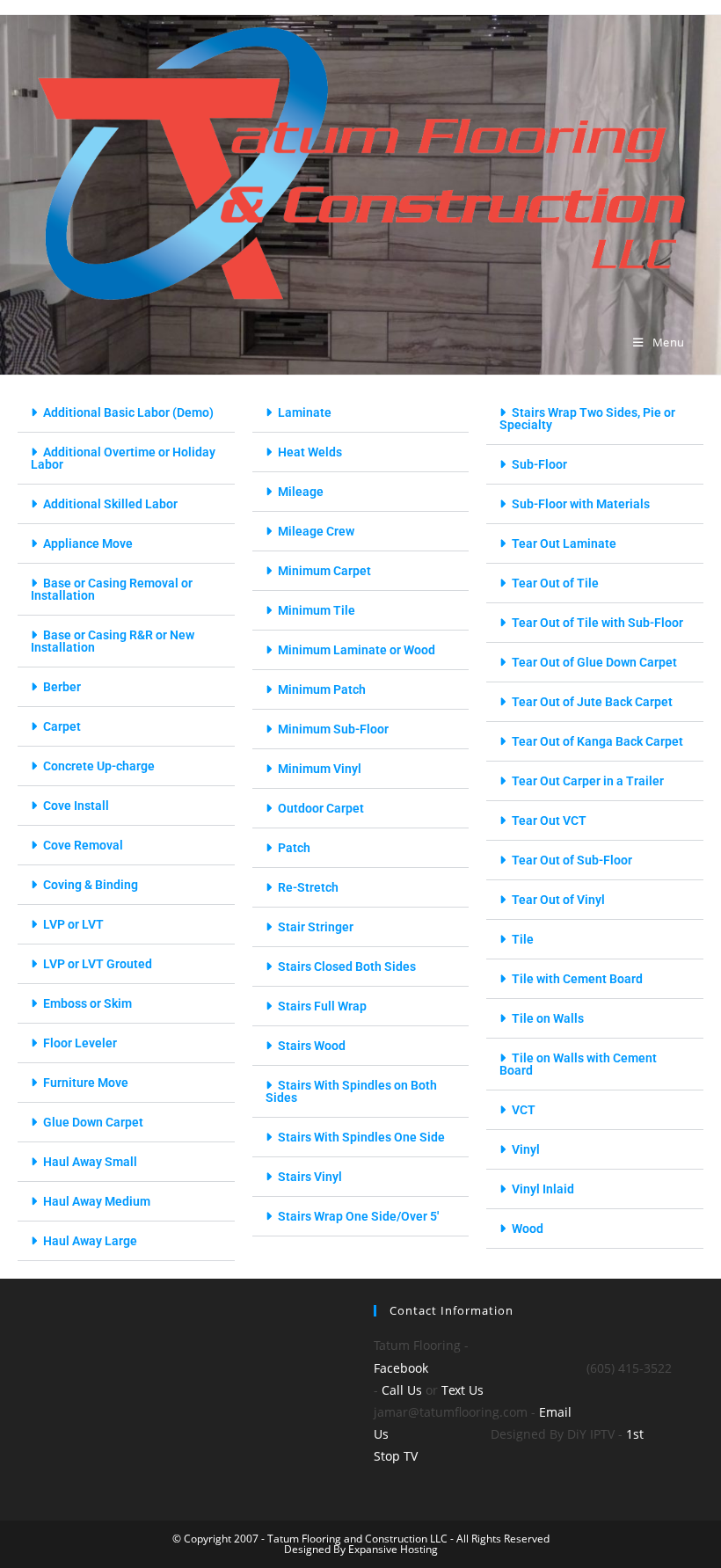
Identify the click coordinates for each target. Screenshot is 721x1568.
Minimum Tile (316, 610)
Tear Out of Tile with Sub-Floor (597, 623)
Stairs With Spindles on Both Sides (351, 1091)
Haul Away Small (90, 1162)
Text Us (462, 1390)
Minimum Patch (322, 689)
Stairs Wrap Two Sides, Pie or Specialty (587, 418)
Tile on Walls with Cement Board (578, 1064)
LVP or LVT (73, 924)
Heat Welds (310, 452)
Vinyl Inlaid (543, 1189)
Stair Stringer (315, 927)
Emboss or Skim (87, 1003)
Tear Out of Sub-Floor (572, 860)
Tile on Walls (548, 1018)
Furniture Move (85, 1083)
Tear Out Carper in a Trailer (588, 781)
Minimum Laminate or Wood (356, 650)
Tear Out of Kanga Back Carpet (597, 741)
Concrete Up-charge (99, 766)
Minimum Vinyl (319, 769)
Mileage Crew (316, 531)
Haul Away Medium (96, 1201)
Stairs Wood (312, 1046)
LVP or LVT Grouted (97, 964)
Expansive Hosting (392, 1549)
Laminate (304, 412)
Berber (62, 687)
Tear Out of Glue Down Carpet (594, 662)
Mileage (301, 492)
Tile (523, 939)
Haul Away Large (90, 1241)
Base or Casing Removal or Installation (112, 589)
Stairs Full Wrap (322, 1006)
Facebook (401, 1368)
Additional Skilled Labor (110, 504)
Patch (294, 848)
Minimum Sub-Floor (333, 729)
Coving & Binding (90, 885)
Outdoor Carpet (321, 808)
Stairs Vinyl (310, 1177)
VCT (523, 1110)
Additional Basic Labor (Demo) (128, 412)
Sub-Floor (539, 464)
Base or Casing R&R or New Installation (112, 641)
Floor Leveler (80, 1043)
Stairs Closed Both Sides (347, 966)
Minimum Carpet (324, 571)
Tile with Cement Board (577, 979)
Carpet (62, 726)
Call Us (402, 1390)
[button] (126, 413)
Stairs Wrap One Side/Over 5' (358, 1216)
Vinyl (526, 1149)
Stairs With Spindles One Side (361, 1137)
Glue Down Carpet (93, 1122)
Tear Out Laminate (564, 543)
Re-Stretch (308, 887)
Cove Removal (83, 845)
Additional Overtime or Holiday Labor (123, 458)
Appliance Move (88, 543)
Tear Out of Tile (555, 583)
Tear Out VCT (549, 820)
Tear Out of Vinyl (558, 900)
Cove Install (76, 806)
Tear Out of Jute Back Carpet (592, 702)
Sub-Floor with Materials (581, 504)
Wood (527, 1229)
